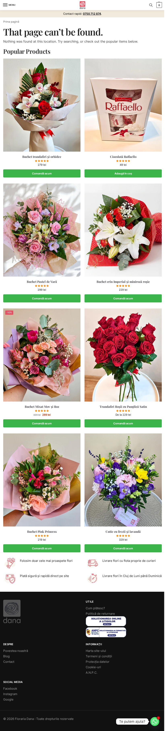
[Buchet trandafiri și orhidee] (41, 105)
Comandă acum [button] (42, 173)
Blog (6, 656)
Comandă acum (123, 423)
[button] (158, 5)
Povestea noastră (15, 651)
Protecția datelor (97, 662)
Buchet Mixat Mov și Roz (42, 407)
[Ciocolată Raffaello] (123, 105)
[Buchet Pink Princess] (41, 479)
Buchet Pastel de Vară (42, 282)
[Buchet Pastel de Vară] (41, 230)
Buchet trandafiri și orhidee (41, 157)
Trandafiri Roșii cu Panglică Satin (123, 407)
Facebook (10, 688)
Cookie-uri (93, 667)
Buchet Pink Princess (42, 532)
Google (8, 699)
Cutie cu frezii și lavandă (123, 532)
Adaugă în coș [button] (123, 173)
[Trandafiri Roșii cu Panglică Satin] (123, 355)
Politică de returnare (100, 614)
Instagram (10, 694)
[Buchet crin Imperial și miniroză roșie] (123, 230)
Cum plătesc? (95, 608)
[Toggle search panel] (151, 5)
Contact (8, 662)
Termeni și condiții (99, 656)
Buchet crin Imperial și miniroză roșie (123, 282)
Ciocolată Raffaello (123, 157)
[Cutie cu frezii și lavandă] (123, 479)
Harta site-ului (96, 651)
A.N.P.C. (91, 672)
